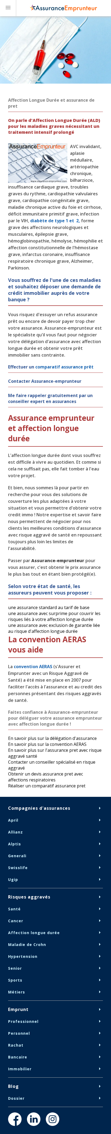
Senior (15, 968)
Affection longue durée (34, 932)
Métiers (16, 992)
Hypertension (22, 956)
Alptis (14, 843)
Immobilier (20, 1068)
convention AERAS (33, 667)
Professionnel (23, 1021)
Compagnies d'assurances (39, 808)
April (13, 820)
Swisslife (18, 867)
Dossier (16, 1098)
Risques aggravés (29, 897)
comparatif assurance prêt (64, 367)
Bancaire (17, 1057)
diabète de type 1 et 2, (55, 221)
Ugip (13, 879)
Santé (14, 908)
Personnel (19, 1033)
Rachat (15, 1045)
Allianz (15, 832)
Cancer (15, 920)
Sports (15, 980)
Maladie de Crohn (27, 944)
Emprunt (18, 1009)
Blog (13, 1086)
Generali (17, 855)
